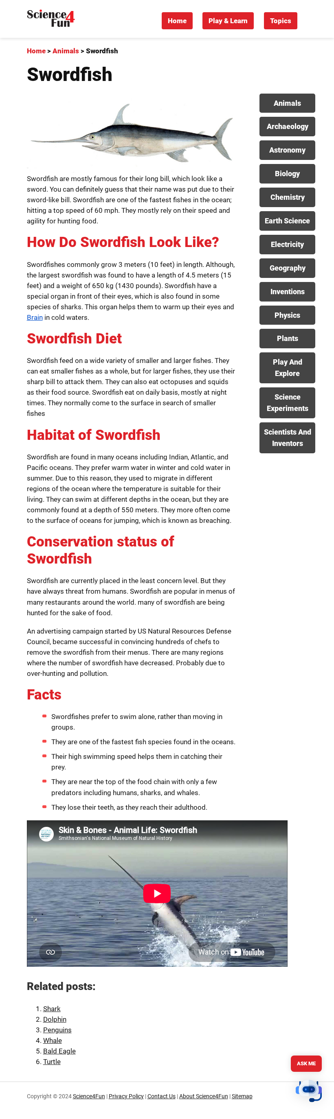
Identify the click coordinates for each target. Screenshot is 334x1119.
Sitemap (242, 1096)
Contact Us (161, 1096)
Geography (287, 268)
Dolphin (54, 1019)
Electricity (287, 244)
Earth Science (287, 220)
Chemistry (287, 197)
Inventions (287, 291)
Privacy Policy (126, 1096)
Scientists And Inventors (287, 438)
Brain (35, 317)
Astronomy (287, 150)
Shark (52, 1009)
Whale (52, 1040)
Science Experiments (287, 403)
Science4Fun (89, 1096)
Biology (287, 173)
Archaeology (287, 126)
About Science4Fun (203, 1096)
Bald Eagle (59, 1051)
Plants (287, 338)
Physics (287, 315)
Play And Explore (287, 368)
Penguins (57, 1030)
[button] (309, 1092)
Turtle (52, 1062)
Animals (287, 103)
